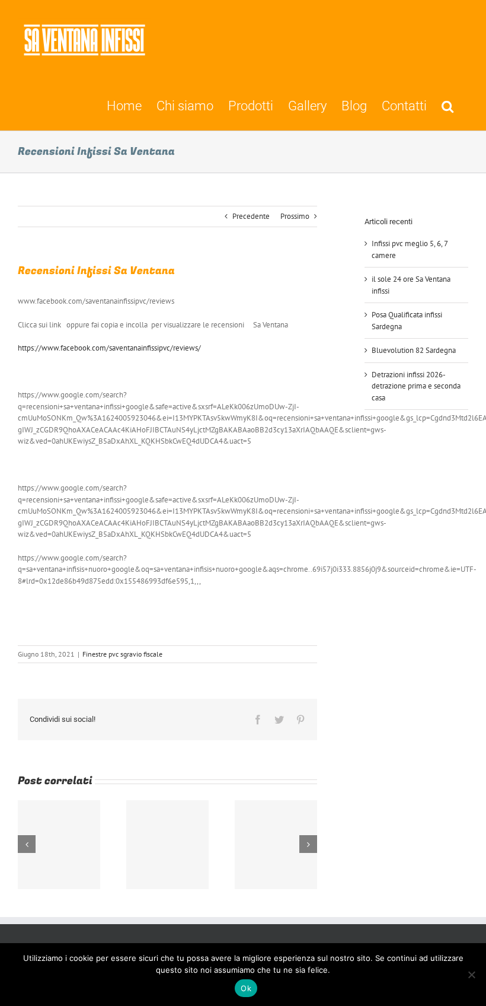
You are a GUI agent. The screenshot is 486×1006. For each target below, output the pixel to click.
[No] (471, 974)
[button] (447, 104)
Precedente (251, 216)
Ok (246, 988)
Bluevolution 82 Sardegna (414, 350)
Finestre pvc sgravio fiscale (122, 654)
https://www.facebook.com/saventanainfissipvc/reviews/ (109, 348)
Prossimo (294, 216)
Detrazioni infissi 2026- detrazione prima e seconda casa (416, 386)
